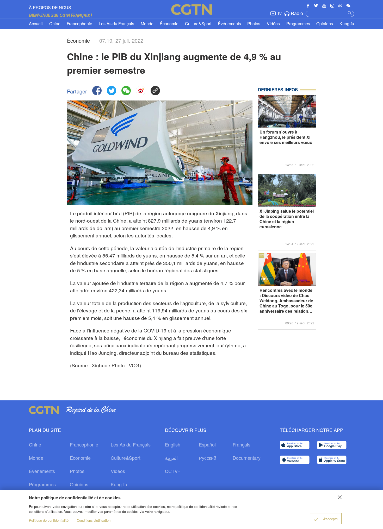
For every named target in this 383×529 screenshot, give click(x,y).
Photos (253, 24)
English (172, 444)
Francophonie (79, 24)
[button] (264, 279)
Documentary (247, 457)
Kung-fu (346, 24)
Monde (147, 24)
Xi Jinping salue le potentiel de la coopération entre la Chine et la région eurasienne (287, 219)
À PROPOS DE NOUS (50, 7)
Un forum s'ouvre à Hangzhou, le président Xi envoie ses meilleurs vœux (286, 137)
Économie (169, 24)
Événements (229, 24)
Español (207, 444)
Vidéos (273, 24)
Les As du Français (116, 24)
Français (241, 444)
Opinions (324, 24)
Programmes (298, 24)
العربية (171, 457)
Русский (207, 457)
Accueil (36, 24)
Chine (54, 24)
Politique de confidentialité (49, 520)
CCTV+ (173, 471)
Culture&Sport (198, 24)
